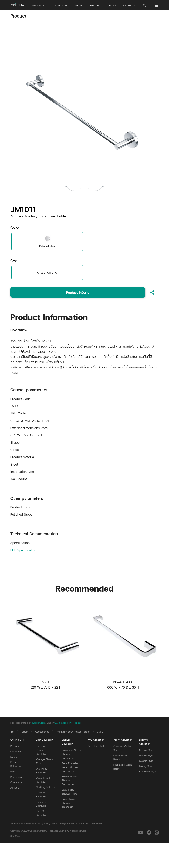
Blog (12, 771)
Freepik (78, 722)
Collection (16, 751)
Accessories (42, 731)
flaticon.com (39, 722)
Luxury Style (146, 766)
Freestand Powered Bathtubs (41, 750)
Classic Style (146, 761)
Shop (25, 731)
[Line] (157, 832)
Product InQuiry (77, 292)
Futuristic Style (147, 771)
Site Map (15, 835)
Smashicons (66, 722)
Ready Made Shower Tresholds (68, 803)
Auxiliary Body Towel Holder (73, 731)
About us (15, 787)
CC (56, 722)
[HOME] (17, 4)
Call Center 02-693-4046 (89, 823)
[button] (156, 5)
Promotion (16, 777)
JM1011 (101, 731)
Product (18, 15)
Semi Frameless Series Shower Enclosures (71, 767)
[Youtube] (141, 832)
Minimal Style (146, 750)
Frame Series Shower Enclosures (69, 780)
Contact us (16, 782)
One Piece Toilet (97, 746)
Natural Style (146, 755)
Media (13, 757)
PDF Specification (23, 550)
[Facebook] (150, 832)
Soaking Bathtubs (46, 787)
